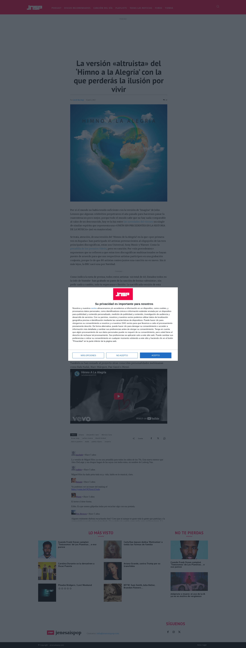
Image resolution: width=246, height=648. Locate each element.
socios (94, 308)
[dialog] (123, 324)
